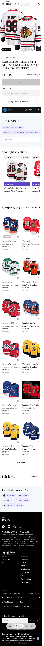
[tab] (26, 4)
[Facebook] (3, 526)
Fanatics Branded (9, 57)
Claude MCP (26, 582)
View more (21, 462)
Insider (23, 562)
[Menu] (3, 3)
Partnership (25, 572)
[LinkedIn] (9, 526)
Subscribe (34, 620)
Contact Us (25, 569)
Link (10, 626)
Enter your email (8, 88)
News (23, 566)
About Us (24, 559)
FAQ (22, 576)
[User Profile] (39, 3)
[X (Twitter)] (20, 526)
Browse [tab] (16, 4)
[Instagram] (14, 526)
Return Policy (26, 579)
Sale (3, 562)
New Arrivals (6, 559)
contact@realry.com (32, 593)
